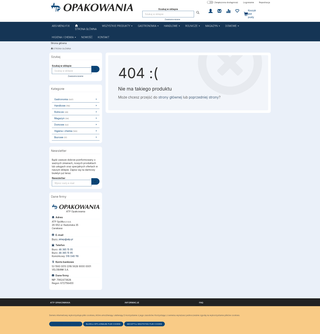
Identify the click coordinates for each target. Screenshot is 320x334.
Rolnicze (191, 26)
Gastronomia (147, 26)
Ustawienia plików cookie (66, 324)
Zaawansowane (172, 19)
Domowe (231, 26)
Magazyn (211, 26)
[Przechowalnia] (237, 10)
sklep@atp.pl (66, 239)
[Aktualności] (219, 10)
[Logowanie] (210, 10)
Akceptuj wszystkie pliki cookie (144, 324)
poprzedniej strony (204, 97)
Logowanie (248, 2)
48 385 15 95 (66, 252)
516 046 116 (72, 256)
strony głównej (170, 97)
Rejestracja (264, 2)
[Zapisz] (95, 181)
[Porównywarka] (228, 10)
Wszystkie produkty (116, 26)
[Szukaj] (198, 12)
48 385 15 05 (66, 249)
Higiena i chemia (63, 37)
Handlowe (171, 26)
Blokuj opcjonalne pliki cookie (103, 324)
